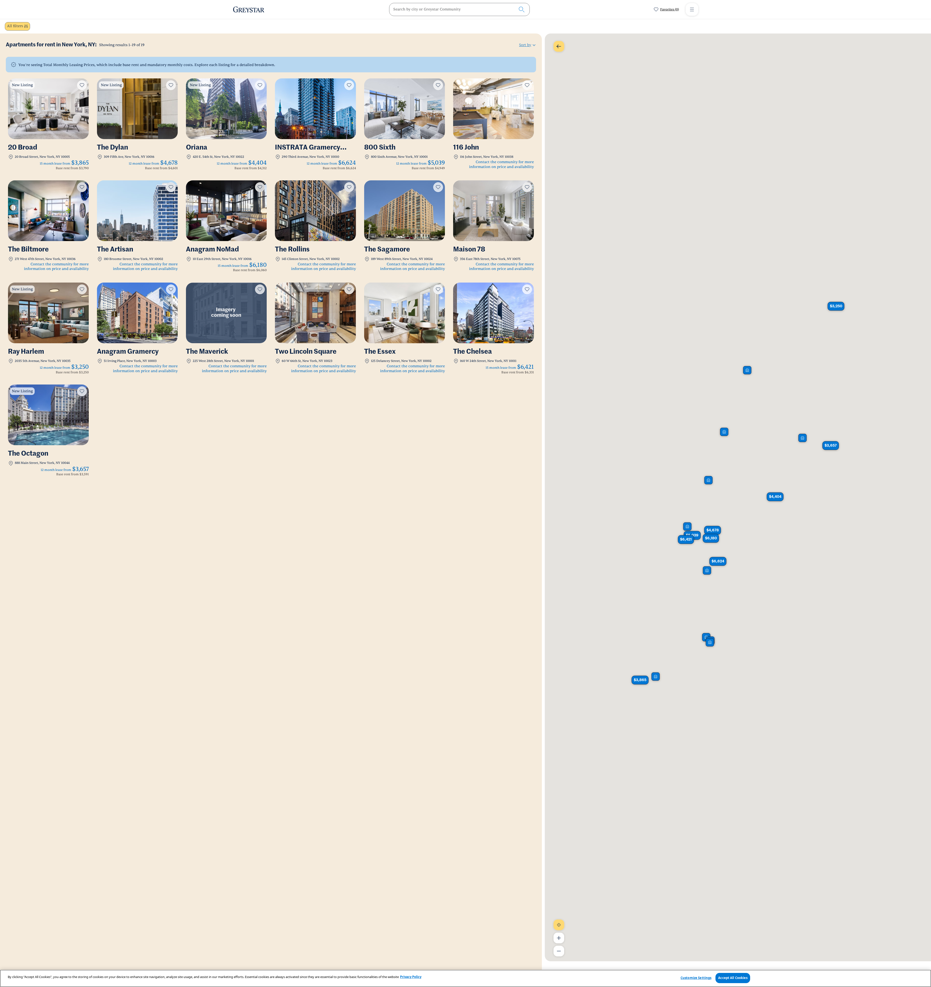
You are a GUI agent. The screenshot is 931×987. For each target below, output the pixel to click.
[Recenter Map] (559, 925)
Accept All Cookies (732, 978)
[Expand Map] (559, 46)
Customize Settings (696, 978)
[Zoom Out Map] (559, 951)
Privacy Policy (410, 977)
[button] (835, 306)
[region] (465, 978)
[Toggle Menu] (692, 9)
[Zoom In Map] (559, 938)
